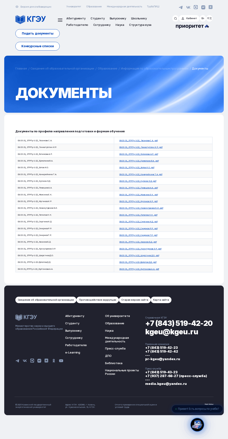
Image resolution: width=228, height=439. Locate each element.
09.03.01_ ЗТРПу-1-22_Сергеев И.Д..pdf (138, 221)
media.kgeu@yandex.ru (166, 384)
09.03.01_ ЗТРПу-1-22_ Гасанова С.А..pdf (138, 140)
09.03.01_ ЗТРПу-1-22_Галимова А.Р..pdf (138, 154)
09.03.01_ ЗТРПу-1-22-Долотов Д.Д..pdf (138, 262)
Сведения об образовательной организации (62, 68)
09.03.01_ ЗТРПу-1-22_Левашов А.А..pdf (138, 187)
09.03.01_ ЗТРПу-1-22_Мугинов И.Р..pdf (138, 201)
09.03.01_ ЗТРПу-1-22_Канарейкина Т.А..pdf (140, 174)
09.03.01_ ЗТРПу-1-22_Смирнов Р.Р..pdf (138, 228)
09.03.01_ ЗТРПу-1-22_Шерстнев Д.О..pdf (139, 255)
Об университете (117, 316)
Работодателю (76, 345)
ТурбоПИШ (153, 6)
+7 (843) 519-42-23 (161, 347)
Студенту (72, 323)
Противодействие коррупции (97, 299)
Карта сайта (161, 299)
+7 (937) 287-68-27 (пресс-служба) (176, 376)
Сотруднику (74, 337)
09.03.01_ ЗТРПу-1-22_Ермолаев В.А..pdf (139, 160)
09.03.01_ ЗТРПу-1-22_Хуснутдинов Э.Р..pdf (140, 248)
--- (147, 355)
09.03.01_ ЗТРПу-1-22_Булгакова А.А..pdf (139, 269)
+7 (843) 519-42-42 (161, 351)
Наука (109, 330)
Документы (200, 68)
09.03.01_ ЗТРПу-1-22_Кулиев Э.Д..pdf (137, 181)
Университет (73, 6)
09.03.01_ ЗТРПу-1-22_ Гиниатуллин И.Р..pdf (141, 147)
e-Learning (72, 352)
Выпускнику (73, 330)
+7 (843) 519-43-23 (161, 372)
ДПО (108, 355)
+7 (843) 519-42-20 (179, 323)
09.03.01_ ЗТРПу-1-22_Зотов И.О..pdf (136, 167)
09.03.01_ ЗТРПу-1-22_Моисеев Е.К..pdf (138, 194)
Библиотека (113, 363)
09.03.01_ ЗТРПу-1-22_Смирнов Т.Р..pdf (138, 235)
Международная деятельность (124, 6)
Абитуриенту (74, 316)
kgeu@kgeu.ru (171, 331)
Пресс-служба (115, 348)
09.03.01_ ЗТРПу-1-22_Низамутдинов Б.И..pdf (141, 208)
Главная (21, 68)
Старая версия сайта (134, 299)
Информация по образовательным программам (154, 68)
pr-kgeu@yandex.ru (162, 359)
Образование (94, 6)
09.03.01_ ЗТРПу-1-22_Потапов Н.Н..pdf (138, 215)
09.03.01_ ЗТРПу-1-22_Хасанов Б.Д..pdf (138, 242)
